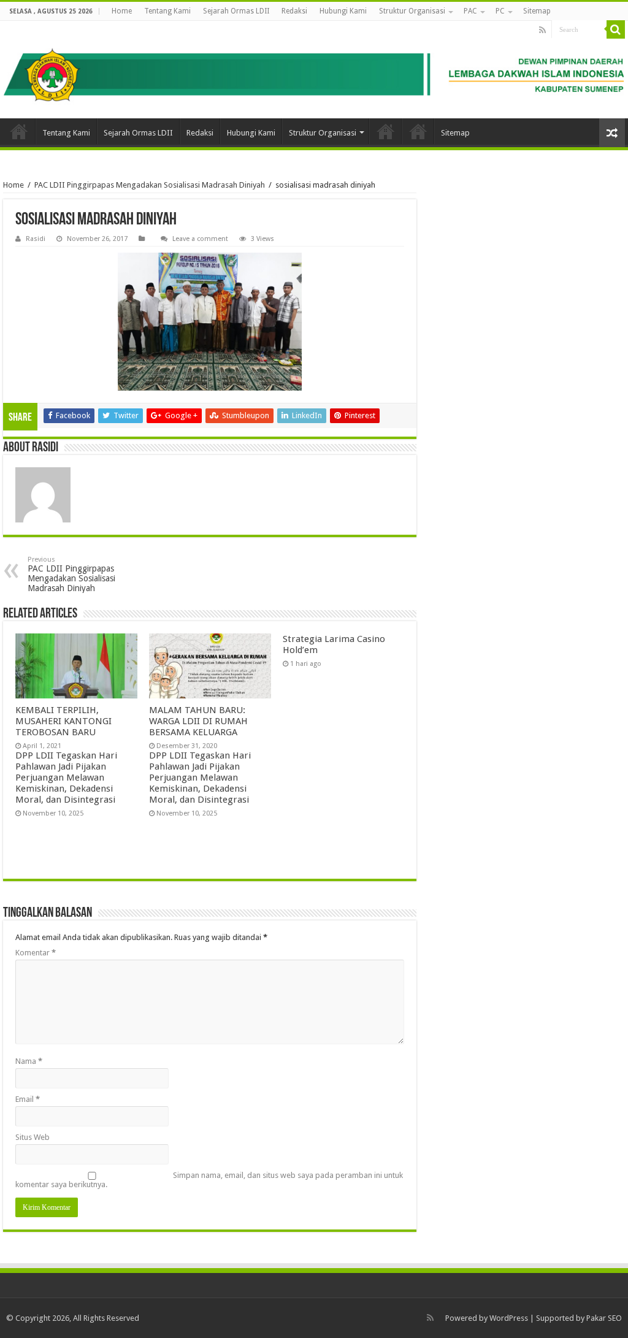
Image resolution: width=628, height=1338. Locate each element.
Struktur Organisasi (412, 11)
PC (500, 11)
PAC (470, 11)
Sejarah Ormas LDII (236, 11)
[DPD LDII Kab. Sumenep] (314, 69)
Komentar (35, 952)
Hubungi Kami (343, 11)
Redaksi (294, 11)
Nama (28, 1061)
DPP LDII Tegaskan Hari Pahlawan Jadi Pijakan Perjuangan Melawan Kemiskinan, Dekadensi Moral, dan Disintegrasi (66, 777)
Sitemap (537, 11)
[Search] (616, 29)
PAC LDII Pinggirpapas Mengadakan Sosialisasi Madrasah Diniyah (149, 184)
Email (27, 1099)
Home (122, 11)
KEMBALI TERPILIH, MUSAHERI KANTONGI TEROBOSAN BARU (63, 721)
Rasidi (35, 239)
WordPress (508, 1318)
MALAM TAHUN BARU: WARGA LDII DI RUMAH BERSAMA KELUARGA (198, 721)
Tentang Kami (167, 11)
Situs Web (32, 1137)
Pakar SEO (604, 1318)
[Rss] (542, 30)
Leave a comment (200, 239)
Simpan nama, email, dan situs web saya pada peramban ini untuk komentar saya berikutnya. (209, 1180)
